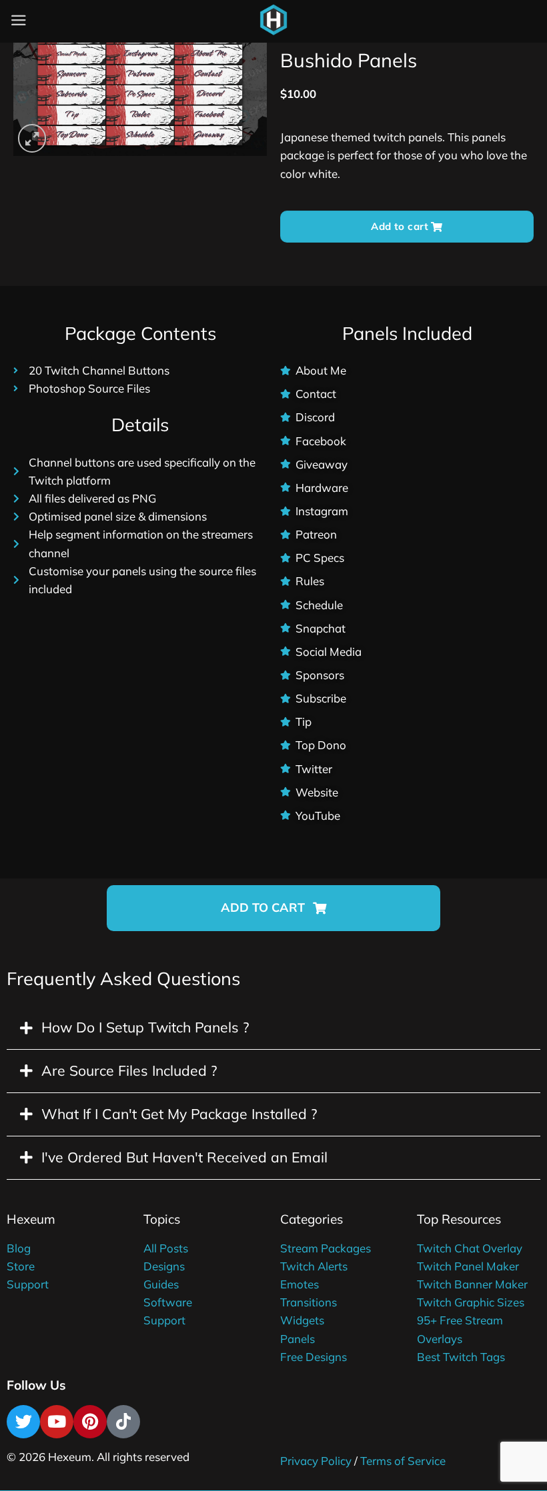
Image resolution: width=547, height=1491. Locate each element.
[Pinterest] (90, 1421)
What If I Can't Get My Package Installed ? (179, 1113)
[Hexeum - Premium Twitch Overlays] (273, 20)
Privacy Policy (316, 1461)
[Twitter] (23, 1421)
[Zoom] (32, 138)
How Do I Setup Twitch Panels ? (145, 1027)
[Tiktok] (123, 1421)
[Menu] (18, 20)
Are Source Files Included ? (129, 1070)
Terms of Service (403, 1461)
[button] (273, 908)
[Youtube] (56, 1421)
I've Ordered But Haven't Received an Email (184, 1157)
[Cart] (306, 23)
